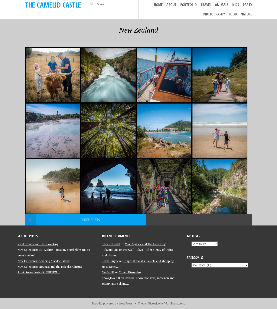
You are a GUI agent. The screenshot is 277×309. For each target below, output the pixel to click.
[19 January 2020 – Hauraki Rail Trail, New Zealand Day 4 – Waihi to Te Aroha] (164, 186)
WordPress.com (174, 303)
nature (246, 14)
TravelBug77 (110, 261)
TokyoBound (110, 249)
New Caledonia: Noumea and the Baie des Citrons (50, 266)
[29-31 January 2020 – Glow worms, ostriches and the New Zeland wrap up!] (53, 75)
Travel (205, 4)
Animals (222, 4)
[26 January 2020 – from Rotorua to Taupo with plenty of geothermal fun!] (219, 75)
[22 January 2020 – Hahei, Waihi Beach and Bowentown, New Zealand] (219, 131)
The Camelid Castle (53, 5)
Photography (214, 14)
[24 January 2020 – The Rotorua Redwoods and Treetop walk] (108, 131)
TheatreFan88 (111, 244)
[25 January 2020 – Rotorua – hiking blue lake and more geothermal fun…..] (53, 131)
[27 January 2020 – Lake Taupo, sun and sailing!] (164, 75)
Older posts (90, 219)
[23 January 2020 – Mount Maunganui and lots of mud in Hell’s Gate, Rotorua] (164, 131)
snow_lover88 (111, 278)
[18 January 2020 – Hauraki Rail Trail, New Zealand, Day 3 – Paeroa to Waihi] (219, 186)
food (233, 14)
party (247, 4)
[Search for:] (113, 4)
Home (158, 4)
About (171, 4)
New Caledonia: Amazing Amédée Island (44, 261)
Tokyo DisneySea (130, 272)
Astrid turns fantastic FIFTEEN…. (39, 272)
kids (235, 4)
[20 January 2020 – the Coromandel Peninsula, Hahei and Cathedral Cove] (108, 186)
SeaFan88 (108, 272)
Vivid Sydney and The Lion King (38, 244)
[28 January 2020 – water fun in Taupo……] (108, 75)
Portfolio (188, 4)
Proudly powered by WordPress (112, 303)
